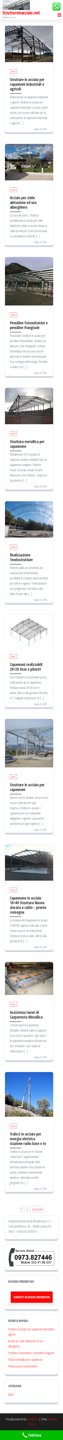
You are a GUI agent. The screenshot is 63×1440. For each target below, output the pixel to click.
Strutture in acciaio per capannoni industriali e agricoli (27, 84)
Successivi (37, 1209)
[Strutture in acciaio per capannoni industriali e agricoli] (29, 43)
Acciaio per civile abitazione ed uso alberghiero (23, 202)
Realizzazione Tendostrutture (21, 557)
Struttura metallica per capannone (27, 444)
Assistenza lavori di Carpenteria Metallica (26, 1014)
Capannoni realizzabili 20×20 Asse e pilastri (26, 667)
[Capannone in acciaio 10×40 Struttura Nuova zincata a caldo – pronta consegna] (29, 862)
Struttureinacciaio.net (21, 13)
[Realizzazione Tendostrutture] (29, 519)
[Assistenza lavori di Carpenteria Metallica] (29, 978)
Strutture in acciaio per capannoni (27, 787)
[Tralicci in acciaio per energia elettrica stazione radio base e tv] (29, 1094)
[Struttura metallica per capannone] (29, 405)
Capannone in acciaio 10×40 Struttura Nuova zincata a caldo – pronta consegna (28, 905)
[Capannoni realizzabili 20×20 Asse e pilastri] (29, 630)
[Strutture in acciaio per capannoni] (29, 743)
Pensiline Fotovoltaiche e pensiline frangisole (29, 325)
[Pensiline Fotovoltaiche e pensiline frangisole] (29, 281)
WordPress (32, 1419)
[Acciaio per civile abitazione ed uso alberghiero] (29, 162)
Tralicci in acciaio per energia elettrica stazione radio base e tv (28, 1138)
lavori (13, 71)
